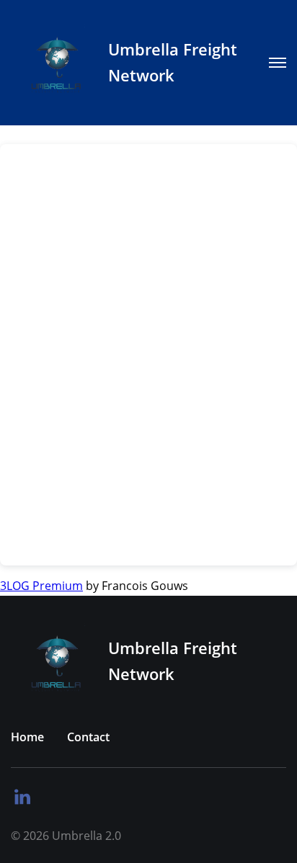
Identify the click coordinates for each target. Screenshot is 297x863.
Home (27, 737)
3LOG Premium (41, 586)
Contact (88, 737)
